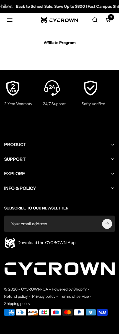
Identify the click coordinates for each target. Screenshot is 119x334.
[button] (9, 19)
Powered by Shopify (69, 289)
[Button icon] (107, 224)
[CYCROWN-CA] (59, 266)
